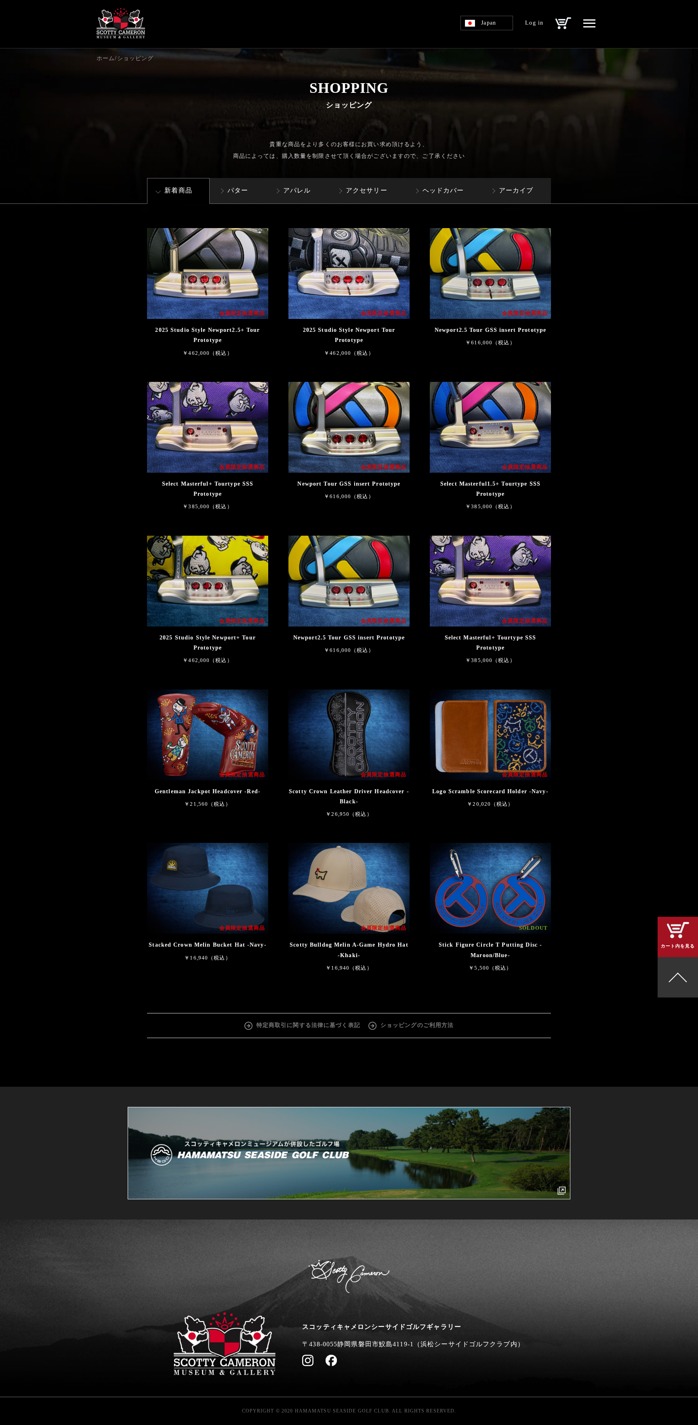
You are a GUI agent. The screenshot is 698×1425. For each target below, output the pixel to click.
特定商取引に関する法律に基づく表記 (308, 1025)
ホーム (106, 58)
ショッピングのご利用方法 (417, 1025)
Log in (534, 23)
